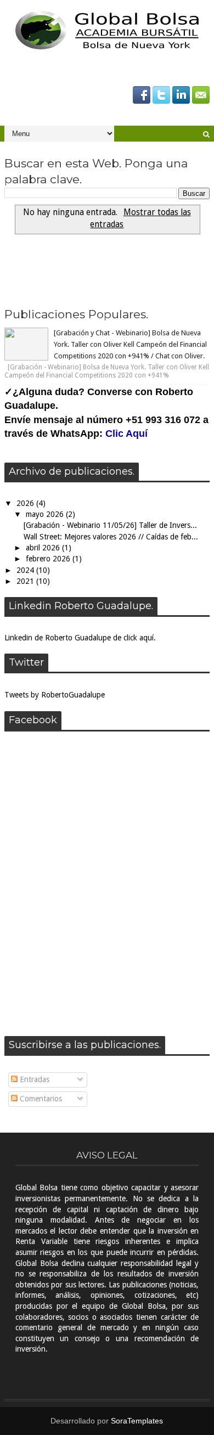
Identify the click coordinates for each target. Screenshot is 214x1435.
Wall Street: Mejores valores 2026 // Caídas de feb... (111, 536)
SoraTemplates (137, 1420)
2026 (26, 503)
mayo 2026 (46, 514)
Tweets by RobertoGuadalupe (54, 694)
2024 (26, 570)
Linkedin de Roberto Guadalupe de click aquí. (80, 637)
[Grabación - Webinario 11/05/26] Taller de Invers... (110, 525)
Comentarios (40, 1098)
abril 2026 (44, 547)
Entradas (33, 1079)
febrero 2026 (49, 558)
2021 (26, 581)
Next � (28, 279)
